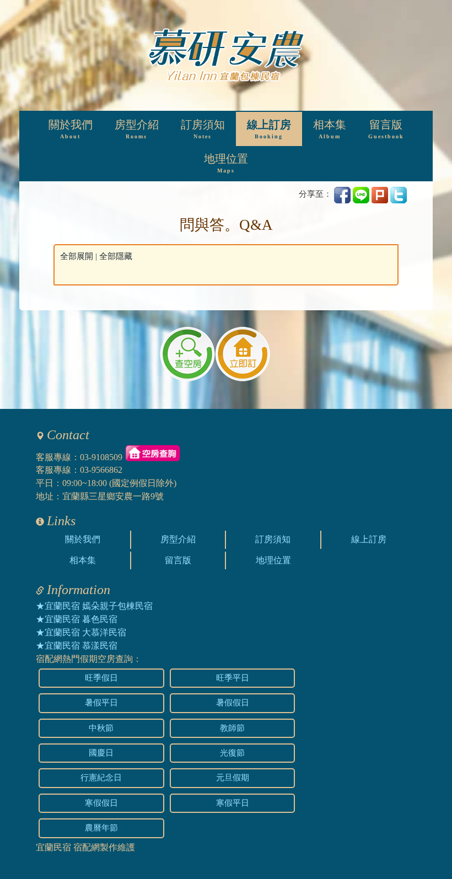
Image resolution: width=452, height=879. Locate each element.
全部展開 (76, 256)
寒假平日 (232, 803)
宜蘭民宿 (53, 847)
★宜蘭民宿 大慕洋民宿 (81, 632)
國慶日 (101, 752)
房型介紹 (137, 129)
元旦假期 (232, 777)
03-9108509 (101, 456)
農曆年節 (101, 827)
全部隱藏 (115, 256)
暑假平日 (101, 702)
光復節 (232, 752)
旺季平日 (232, 677)
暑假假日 (232, 702)
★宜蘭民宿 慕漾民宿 (76, 645)
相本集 (329, 129)
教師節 (232, 728)
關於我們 (71, 129)
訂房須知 (203, 129)
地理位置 (226, 163)
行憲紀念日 (101, 777)
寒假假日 (101, 803)
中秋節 (101, 728)
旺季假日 (101, 677)
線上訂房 (269, 129)
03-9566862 (101, 469)
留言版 (386, 129)
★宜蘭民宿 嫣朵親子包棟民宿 (94, 606)
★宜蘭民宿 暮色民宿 (76, 619)
